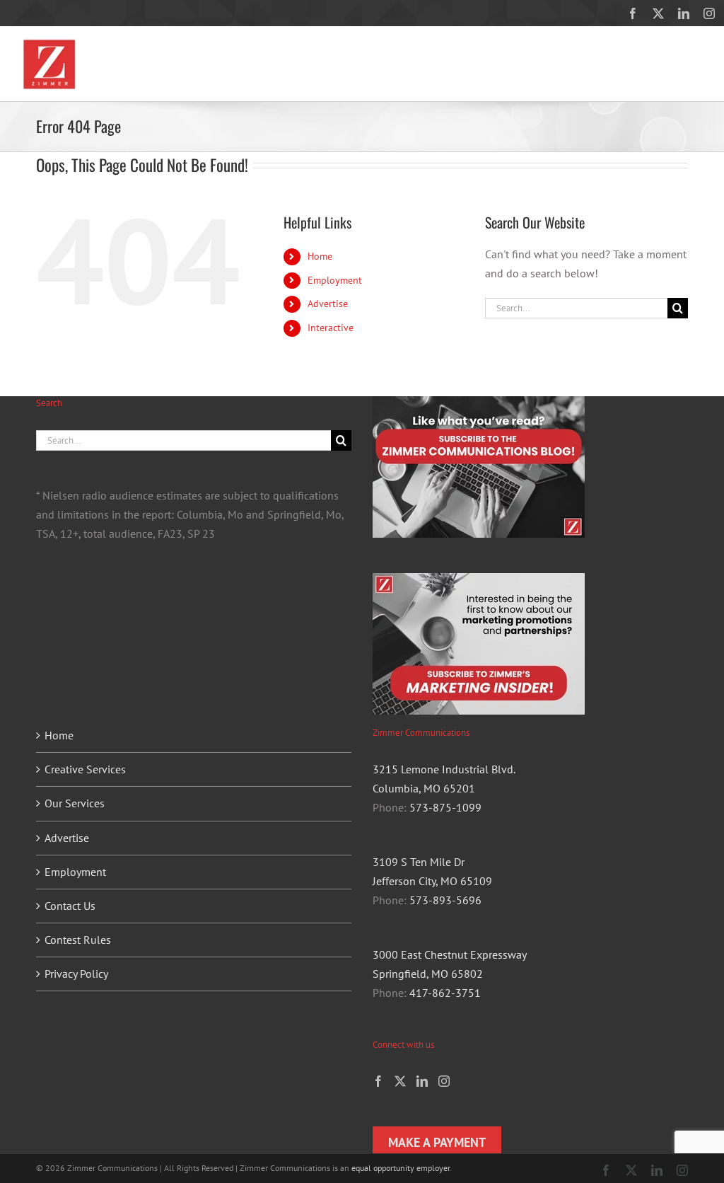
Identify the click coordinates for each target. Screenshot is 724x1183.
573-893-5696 (445, 900)
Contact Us (70, 906)
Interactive (331, 327)
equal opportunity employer (400, 1167)
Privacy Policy (76, 973)
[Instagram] (444, 1081)
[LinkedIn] (422, 1081)
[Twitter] (400, 1081)
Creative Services (85, 769)
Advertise (328, 303)
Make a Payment (437, 1142)
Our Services (75, 803)
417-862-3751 (445, 993)
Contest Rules (78, 940)
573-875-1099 (445, 807)
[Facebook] (378, 1081)
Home (320, 256)
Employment (335, 280)
